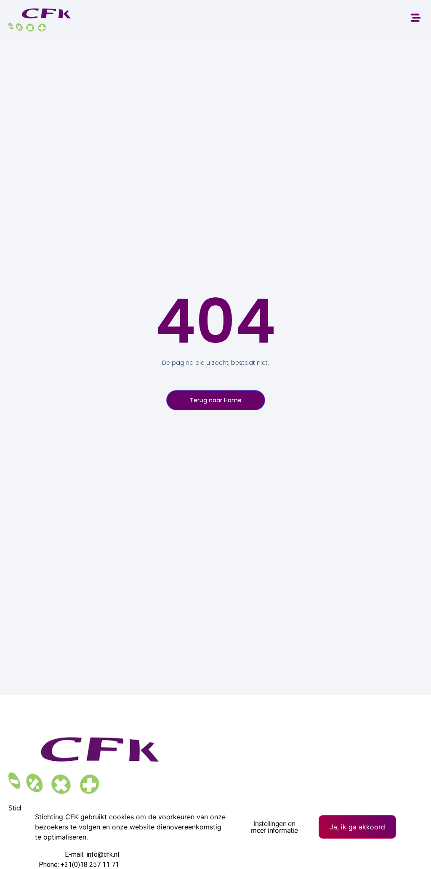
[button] (416, 17)
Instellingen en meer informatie (274, 826)
